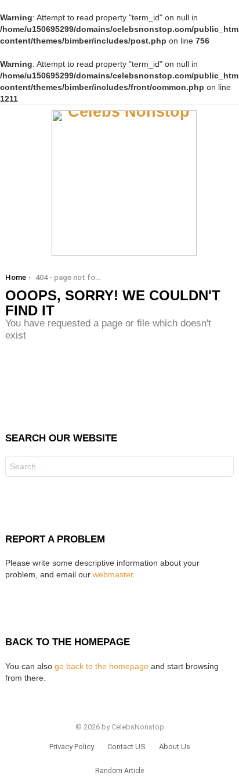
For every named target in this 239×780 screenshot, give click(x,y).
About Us (174, 746)
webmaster (113, 574)
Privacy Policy (71, 746)
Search (222, 468)
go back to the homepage (102, 666)
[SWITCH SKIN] (229, 183)
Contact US (126, 746)
